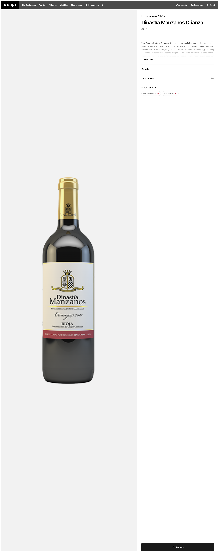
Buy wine (180, 547)
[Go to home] (10, 5)
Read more (148, 59)
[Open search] (102, 5)
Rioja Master (76, 5)
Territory (43, 5)
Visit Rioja (64, 5)
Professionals (197, 5)
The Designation (29, 5)
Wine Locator (182, 5)
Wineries (53, 5)
